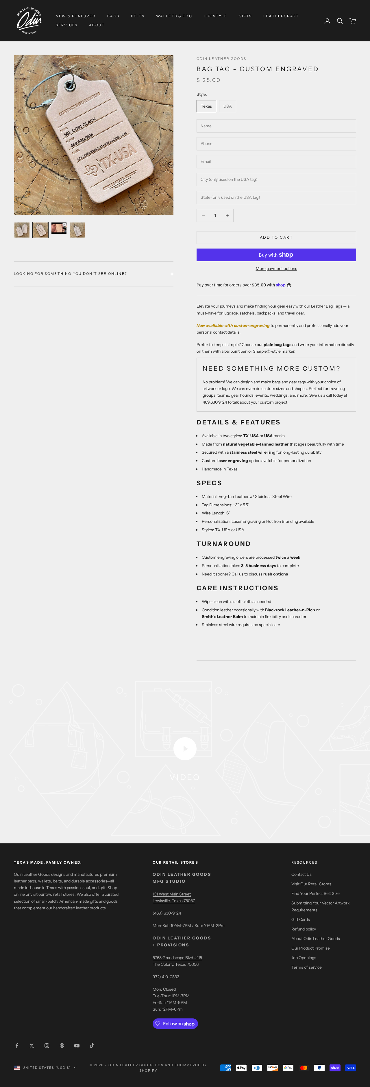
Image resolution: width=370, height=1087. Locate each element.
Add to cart (276, 237)
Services (66, 25)
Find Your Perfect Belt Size (315, 893)
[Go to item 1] (22, 230)
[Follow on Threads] (62, 1046)
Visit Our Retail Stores (311, 883)
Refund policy (303, 929)
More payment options (276, 268)
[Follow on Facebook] (17, 1046)
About (97, 25)
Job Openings (303, 957)
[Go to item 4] (77, 230)
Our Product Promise (310, 948)
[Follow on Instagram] (47, 1046)
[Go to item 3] (59, 228)
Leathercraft (281, 16)
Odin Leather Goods (221, 58)
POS (159, 1065)
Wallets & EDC (174, 16)
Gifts (245, 16)
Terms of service (306, 967)
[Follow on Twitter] (32, 1046)
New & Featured (76, 16)
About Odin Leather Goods (315, 938)
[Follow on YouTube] (77, 1046)
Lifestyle (215, 16)
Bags (113, 16)
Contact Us (301, 874)
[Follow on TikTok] (92, 1046)
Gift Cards (300, 919)
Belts (138, 16)
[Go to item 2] (40, 230)
